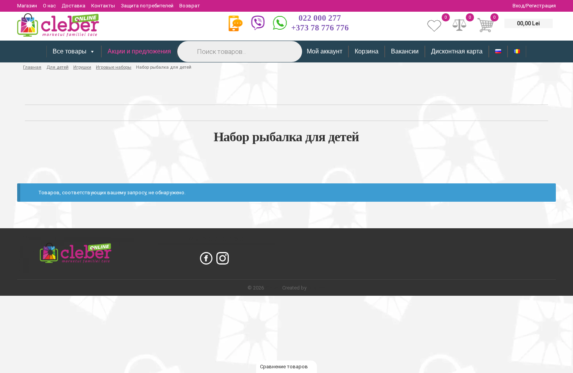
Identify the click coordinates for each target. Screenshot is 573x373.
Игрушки (82, 67)
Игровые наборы (113, 67)
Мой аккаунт (324, 51)
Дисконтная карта (457, 51)
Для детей (57, 67)
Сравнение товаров (284, 366)
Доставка (73, 6)
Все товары (70, 51)
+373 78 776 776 (320, 27)
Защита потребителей (147, 6)
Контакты (103, 6)
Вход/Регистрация (534, 6)
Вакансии (405, 51)
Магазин (27, 6)
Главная (32, 67)
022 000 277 (320, 18)
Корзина (366, 51)
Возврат (189, 6)
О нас (49, 6)
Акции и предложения (139, 51)
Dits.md (316, 288)
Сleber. (273, 288)
